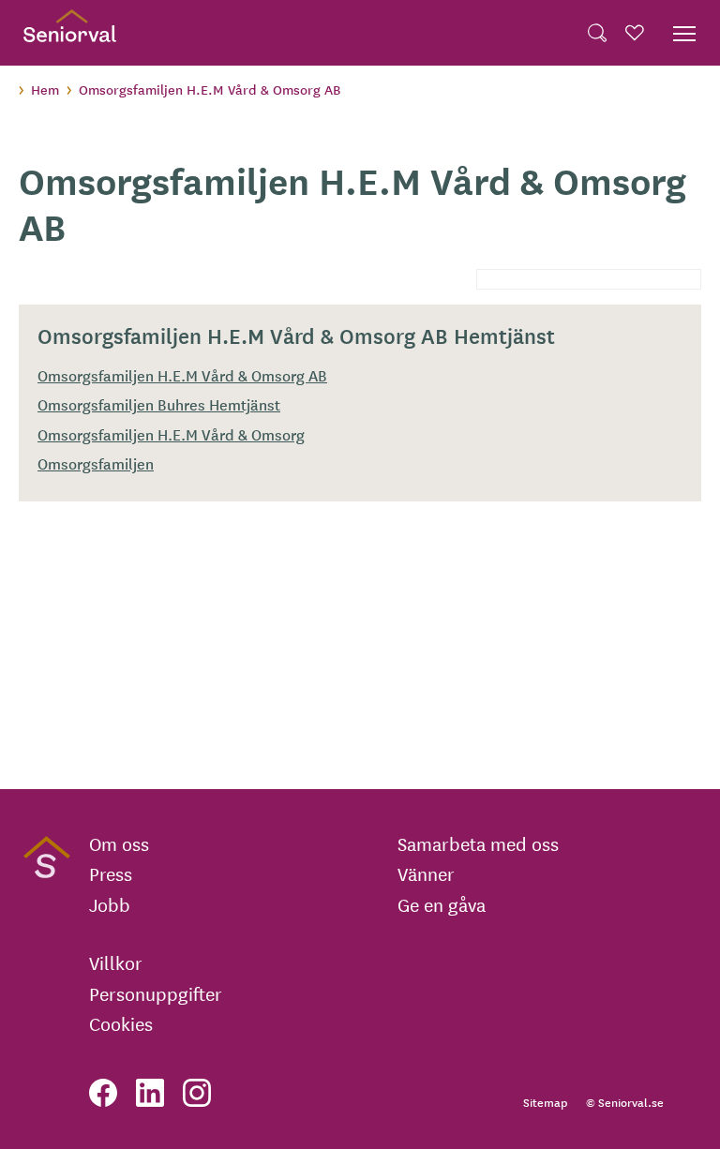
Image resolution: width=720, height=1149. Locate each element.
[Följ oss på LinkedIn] (150, 1093)
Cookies (121, 1023)
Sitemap (545, 1102)
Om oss (119, 843)
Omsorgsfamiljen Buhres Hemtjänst (159, 404)
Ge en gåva (442, 904)
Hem (45, 89)
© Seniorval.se (625, 1102)
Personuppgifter (155, 993)
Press (110, 873)
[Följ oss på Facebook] (103, 1093)
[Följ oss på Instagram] (197, 1093)
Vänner (426, 873)
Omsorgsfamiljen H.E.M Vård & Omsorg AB (182, 375)
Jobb (109, 904)
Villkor (115, 962)
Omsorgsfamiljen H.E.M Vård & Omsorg (171, 434)
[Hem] (70, 33)
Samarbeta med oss (478, 843)
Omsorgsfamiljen (96, 463)
